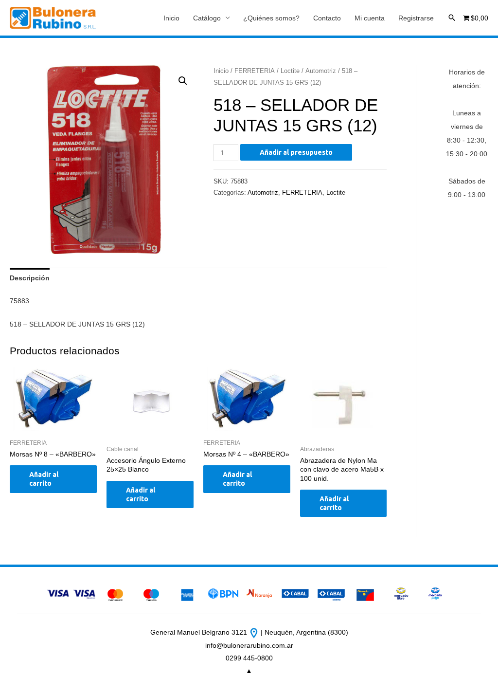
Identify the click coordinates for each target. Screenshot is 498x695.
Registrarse (416, 18)
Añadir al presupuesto (296, 152)
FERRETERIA (254, 70)
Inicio (171, 18)
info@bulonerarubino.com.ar (249, 645)
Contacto (327, 18)
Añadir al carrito (43, 479)
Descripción (30, 278)
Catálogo (207, 18)
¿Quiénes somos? (271, 18)
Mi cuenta (370, 18)
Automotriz (320, 70)
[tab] (30, 278)
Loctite (290, 70)
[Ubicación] (255, 632)
